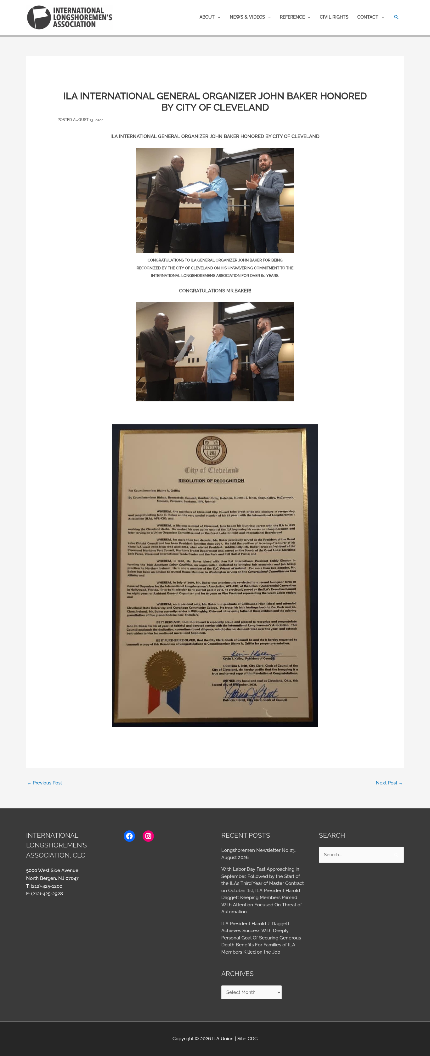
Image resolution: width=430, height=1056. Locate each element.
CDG (253, 1039)
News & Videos (247, 17)
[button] (396, 17)
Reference (292, 17)
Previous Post (44, 783)
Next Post (389, 783)
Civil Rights (334, 17)
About (207, 17)
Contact (367, 17)
